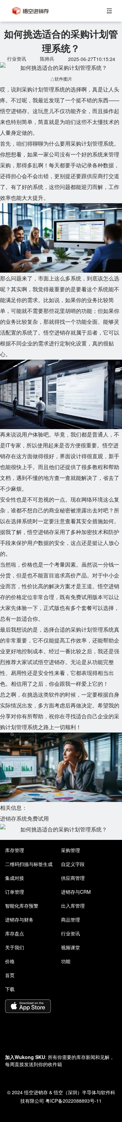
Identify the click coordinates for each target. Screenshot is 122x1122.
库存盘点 (14, 933)
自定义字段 (73, 864)
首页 (10, 975)
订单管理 (14, 891)
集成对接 (14, 877)
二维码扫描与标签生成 (29, 864)
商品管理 (70, 919)
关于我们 (14, 947)
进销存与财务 (19, 919)
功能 (65, 961)
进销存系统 (13, 818)
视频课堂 (70, 947)
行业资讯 (70, 933)
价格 (10, 961)
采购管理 (70, 850)
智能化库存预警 (21, 905)
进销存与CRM (76, 891)
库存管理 (14, 850)
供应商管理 (73, 877)
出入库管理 (73, 905)
